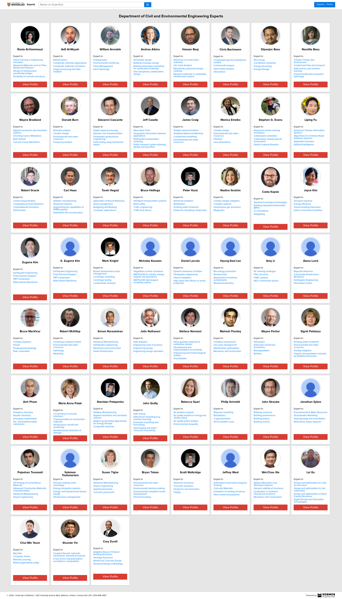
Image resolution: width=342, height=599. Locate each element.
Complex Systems (22, 342)
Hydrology (58, 350)
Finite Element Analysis (24, 276)
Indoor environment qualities (308, 210)
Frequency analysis (62, 142)
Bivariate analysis (62, 130)
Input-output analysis (224, 69)
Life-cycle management (225, 345)
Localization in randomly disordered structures (266, 492)
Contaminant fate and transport (309, 65)
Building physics (262, 418)
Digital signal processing (105, 130)
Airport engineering (23, 497)
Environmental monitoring (106, 63)
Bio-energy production (225, 271)
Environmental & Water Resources (310, 412)
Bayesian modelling (223, 412)
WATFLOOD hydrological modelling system (145, 281)
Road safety (139, 204)
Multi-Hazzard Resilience (25, 282)
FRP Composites (21, 279)
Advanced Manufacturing (105, 342)
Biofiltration (179, 204)
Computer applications (104, 210)
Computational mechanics (26, 207)
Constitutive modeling (265, 63)
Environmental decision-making (149, 488)
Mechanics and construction (107, 348)
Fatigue (177, 492)
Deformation (19, 210)
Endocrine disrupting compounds (190, 210)
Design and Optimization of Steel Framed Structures (310, 495)
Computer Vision (21, 556)
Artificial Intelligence (304, 144)
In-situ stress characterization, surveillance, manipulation (68, 560)
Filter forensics (261, 274)
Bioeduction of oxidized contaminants (225, 278)
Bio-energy (259, 60)
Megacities (219, 210)
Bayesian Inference (303, 271)
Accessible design (142, 60)
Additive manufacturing (64, 201)
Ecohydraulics (100, 60)
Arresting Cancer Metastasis (27, 136)
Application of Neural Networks (109, 201)
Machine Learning (22, 559)
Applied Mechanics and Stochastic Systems (265, 484)
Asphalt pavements (102, 489)
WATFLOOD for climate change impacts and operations (148, 275)
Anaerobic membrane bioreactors (264, 346)
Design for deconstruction (186, 489)
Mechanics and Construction (268, 497)
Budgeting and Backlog (105, 207)
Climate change (61, 133)
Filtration (218, 139)
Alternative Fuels (141, 130)
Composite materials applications (70, 63)
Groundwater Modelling (306, 415)
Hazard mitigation (182, 277)
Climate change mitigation (227, 201)
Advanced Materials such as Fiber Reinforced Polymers (30, 66)
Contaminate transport (104, 283)
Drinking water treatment (186, 207)
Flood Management (103, 66)
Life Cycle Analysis (183, 65)
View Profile (30, 84)
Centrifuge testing (102, 280)
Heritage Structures (103, 557)
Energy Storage (261, 69)
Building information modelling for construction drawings (148, 67)
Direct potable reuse (224, 422)
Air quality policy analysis (186, 421)
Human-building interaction (307, 207)
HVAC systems (261, 277)
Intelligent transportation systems (150, 201)
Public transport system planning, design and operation (149, 145)
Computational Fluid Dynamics (28, 204)
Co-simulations (261, 211)
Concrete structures (183, 486)
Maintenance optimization (226, 348)
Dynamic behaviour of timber (188, 271)
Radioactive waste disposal (307, 422)
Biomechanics (60, 60)
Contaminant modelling (185, 137)
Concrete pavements (103, 492)
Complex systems (222, 204)
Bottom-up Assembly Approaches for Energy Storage (110, 422)
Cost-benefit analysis (224, 65)
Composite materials (103, 426)
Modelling (58, 353)
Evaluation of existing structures (229, 491)
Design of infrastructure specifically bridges (25, 72)
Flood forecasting (142, 497)
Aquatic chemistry (22, 415)
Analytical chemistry (23, 412)
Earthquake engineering (186, 274)
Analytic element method (186, 130)
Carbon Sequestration (24, 201)
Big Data (17, 553)
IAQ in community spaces (266, 281)
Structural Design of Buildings (108, 564)
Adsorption (259, 342)
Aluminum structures (184, 483)
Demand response (303, 201)
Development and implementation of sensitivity (188, 348)
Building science (262, 422)
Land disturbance (222, 142)
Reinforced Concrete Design (107, 561)
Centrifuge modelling (104, 277)
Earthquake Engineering (25, 273)
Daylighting (259, 214)
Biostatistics (220, 415)
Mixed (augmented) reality (26, 563)
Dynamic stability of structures (268, 488)
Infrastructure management (66, 497)
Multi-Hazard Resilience (65, 281)
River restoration (21, 351)
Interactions (219, 72)
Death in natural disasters (266, 144)
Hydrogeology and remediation (309, 418)
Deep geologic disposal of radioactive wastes (187, 343)
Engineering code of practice (147, 345)
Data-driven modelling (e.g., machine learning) (147, 418)
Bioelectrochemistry (224, 283)
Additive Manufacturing (104, 412)
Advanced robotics (62, 204)
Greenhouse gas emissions (227, 207)
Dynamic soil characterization (107, 133)
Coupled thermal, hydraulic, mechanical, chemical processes (69, 554)
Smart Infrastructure (103, 351)
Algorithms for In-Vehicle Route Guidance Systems (309, 137)
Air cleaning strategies (265, 271)
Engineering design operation (148, 351)
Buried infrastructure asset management (106, 272)
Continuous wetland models (67, 342)
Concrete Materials (223, 488)
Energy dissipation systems (66, 488)
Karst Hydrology (101, 69)
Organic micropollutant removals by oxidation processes (310, 354)
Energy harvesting (263, 66)
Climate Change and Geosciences (304, 61)
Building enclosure (263, 412)
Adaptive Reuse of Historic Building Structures (106, 553)
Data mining (139, 414)
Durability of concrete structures (29, 76)
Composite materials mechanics (69, 66)
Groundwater (180, 358)
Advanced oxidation (183, 201)
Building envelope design (146, 63)
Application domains (304, 141)
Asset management (103, 204)
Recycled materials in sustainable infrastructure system (190, 75)
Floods (16, 345)
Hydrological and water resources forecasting (145, 429)
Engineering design (143, 348)
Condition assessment (225, 342)
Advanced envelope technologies (270, 202)
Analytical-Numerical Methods (188, 133)
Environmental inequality (186, 424)
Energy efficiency (302, 204)
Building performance (264, 415)
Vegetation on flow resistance (148, 271)
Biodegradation (261, 350)
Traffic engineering (142, 207)
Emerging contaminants (25, 418)
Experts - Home (325, 4)
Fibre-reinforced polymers (227, 494)
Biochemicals (220, 274)
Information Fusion (303, 283)
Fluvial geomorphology (24, 348)
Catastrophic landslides (265, 136)
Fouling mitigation (303, 350)
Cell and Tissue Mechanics (26, 142)
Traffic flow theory (142, 210)
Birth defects (19, 139)
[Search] (147, 4)
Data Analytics (140, 342)
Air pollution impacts (184, 412)
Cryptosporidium (222, 418)
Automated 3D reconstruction (68, 212)
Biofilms (258, 353)
